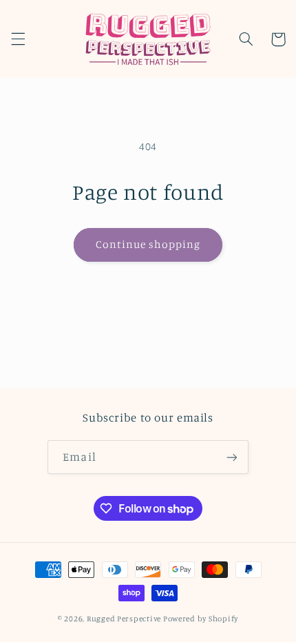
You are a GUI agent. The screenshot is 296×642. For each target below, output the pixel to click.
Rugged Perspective (124, 618)
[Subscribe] (231, 457)
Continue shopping (148, 244)
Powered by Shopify (200, 618)
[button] (18, 39)
